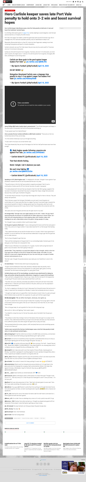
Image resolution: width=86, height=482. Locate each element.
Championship (30, 5)
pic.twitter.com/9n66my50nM (25, 78)
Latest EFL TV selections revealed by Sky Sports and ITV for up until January (32, 445)
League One (38, 5)
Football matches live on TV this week (13, 444)
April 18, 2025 (43, 66)
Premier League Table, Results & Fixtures (22, 469)
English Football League (27, 418)
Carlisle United (17, 418)
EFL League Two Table (48, 469)
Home (9, 5)
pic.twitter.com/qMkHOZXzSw (21, 171)
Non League (54, 5)
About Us (78, 5)
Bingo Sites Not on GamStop (67, 5)
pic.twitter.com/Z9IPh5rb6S (34, 152)
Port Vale (42, 418)
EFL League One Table (37, 469)
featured (37, 418)
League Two (46, 5)
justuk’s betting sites (43, 475)
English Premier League (18, 5)
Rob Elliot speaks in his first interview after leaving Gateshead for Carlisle (52, 445)
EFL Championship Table (59, 469)
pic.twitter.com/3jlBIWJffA (36, 62)
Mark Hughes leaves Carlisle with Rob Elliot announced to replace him (71, 445)
